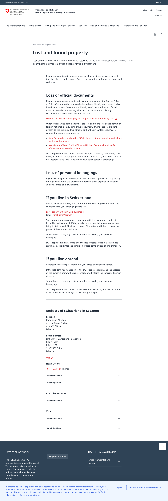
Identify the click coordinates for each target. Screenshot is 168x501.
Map (48, 357)
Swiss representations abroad (99, 461)
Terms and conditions (29, 495)
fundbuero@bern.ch (62, 214)
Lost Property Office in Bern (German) (64, 211)
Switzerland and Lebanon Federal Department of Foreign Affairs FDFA (55, 11)
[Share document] (161, 34)
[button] (15, 25)
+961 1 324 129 (53, 368)
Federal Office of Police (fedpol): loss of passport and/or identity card (80, 118)
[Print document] (155, 34)
